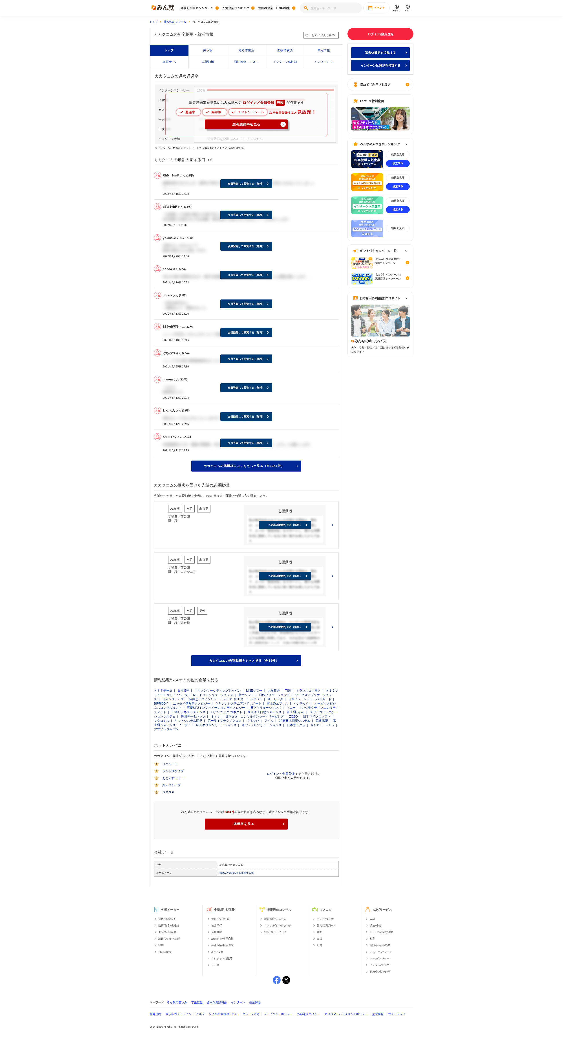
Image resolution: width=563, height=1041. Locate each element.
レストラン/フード (381, 951)
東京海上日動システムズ (265, 712)
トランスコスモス (308, 690)
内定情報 (324, 50)
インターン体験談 (285, 62)
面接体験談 (285, 50)
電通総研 (322, 720)
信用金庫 (216, 932)
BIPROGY (161, 703)
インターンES (323, 62)
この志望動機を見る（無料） (285, 525)
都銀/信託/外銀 (220, 918)
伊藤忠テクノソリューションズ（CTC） (217, 699)
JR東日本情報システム (294, 720)
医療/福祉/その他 (380, 971)
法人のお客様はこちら (223, 1014)
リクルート (170, 764)
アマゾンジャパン (166, 729)
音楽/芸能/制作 (326, 925)
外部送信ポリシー (308, 1014)
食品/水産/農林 (167, 932)
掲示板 (207, 50)
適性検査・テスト (246, 62)
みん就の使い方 (177, 1002)
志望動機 (208, 62)
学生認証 (197, 1002)
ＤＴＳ (329, 725)
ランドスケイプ (173, 771)
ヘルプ (200, 1014)
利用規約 (155, 1014)
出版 (319, 938)
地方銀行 (216, 925)
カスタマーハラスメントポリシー (346, 1014)
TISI (288, 690)
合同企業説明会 (217, 1002)
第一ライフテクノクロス (224, 720)
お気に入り (323, 35)
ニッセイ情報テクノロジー (191, 703)
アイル (269, 720)
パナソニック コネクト (226, 712)
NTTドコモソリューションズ (213, 695)
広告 (319, 945)
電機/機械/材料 (167, 918)
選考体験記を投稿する (380, 52)
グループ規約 (250, 1014)
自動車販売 (165, 951)
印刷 (161, 945)
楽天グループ (171, 785)
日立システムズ (173, 699)
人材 (372, 918)
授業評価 (255, 1002)
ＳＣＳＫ (256, 699)
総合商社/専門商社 (222, 938)
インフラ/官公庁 (379, 965)
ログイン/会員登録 (380, 34)
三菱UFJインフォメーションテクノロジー (216, 707)
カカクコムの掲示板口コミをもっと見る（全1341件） (244, 466)
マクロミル (161, 720)
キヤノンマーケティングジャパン (218, 690)
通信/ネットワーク (275, 932)
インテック (301, 703)
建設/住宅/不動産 (380, 945)
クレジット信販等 (221, 958)
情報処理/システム (175, 22)
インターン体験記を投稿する (380, 65)
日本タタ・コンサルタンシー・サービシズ (254, 716)
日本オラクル (296, 725)
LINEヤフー (254, 690)
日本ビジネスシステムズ (188, 712)
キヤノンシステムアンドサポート (238, 703)
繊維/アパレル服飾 (169, 938)
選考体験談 (246, 50)
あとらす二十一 (173, 778)
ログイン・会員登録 (280, 773)
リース (215, 965)
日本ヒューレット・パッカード (309, 699)
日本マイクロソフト (317, 716)
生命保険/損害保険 (222, 945)
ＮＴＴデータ (163, 690)
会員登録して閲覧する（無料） (246, 183)
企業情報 (378, 1014)
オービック (275, 699)
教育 (372, 938)
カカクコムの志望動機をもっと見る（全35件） (244, 660)
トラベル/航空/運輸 (381, 932)
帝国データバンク (193, 716)
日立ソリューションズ (265, 707)
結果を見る (397, 154)
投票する (398, 163)
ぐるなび (253, 720)
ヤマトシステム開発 (188, 720)
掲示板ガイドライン (178, 1014)
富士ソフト (246, 695)
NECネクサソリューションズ (216, 725)
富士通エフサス (277, 703)
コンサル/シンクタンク (278, 925)
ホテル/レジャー (379, 958)
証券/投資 (217, 951)
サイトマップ (396, 1014)
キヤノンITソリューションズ (262, 725)
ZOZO (293, 716)
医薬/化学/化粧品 (168, 925)
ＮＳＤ (315, 725)
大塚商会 (273, 690)
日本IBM (183, 690)
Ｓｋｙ (215, 716)
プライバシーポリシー (278, 1014)
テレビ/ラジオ (325, 918)
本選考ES (169, 62)
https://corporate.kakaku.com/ (236, 872)
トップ (153, 22)
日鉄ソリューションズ (274, 695)
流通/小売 (375, 925)
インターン (238, 1002)
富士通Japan (296, 712)
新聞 (319, 932)
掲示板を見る (244, 824)
